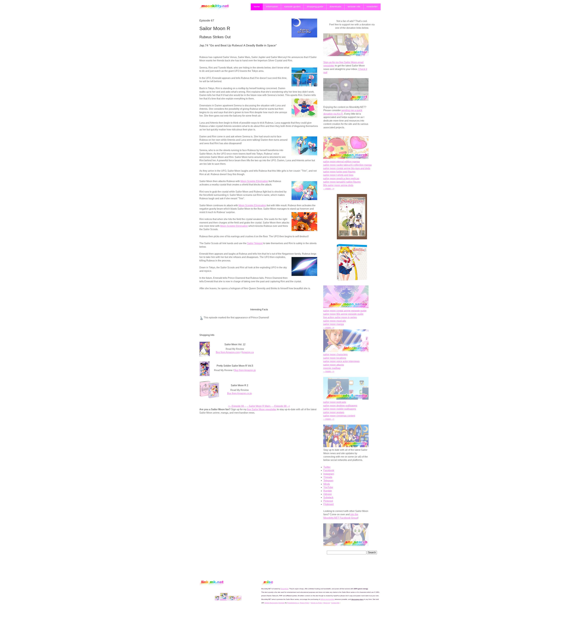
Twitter (326, 467)
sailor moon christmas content (339, 415)
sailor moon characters (335, 354)
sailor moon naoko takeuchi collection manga (347, 165)
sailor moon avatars (333, 412)
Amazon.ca (248, 352)
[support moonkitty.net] (346, 100)
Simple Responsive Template (274, 603)
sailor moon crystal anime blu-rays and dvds (346, 168)
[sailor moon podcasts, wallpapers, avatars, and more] (346, 399)
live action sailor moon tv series (340, 317)
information (272, 6)
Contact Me (335, 603)
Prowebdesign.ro (293, 603)
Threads (327, 477)
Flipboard (328, 504)
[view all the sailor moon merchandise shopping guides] (346, 158)
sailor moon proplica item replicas (341, 178)
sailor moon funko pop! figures (339, 171)
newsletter (372, 6)
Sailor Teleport (255, 243)
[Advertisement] (224, 439)
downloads (335, 6)
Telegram (328, 480)
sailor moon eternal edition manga (341, 161)
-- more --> (328, 188)
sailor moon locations (334, 358)
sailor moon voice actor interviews (341, 361)
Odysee (327, 494)
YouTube (328, 487)
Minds (326, 484)
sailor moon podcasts (334, 402)
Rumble (327, 491)
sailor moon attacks (333, 365)
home (257, 6)
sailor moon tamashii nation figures (342, 182)
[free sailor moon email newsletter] (346, 55)
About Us (326, 603)
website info (354, 6)
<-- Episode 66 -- (237, 406)
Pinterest (328, 501)
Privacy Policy (304, 603)
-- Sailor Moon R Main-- (259, 406)
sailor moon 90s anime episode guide (343, 314)
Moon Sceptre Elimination (254, 181)
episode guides (292, 6)
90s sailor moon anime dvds (338, 185)
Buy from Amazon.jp (245, 370)
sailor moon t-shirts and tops (338, 175)
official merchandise (327, 599)
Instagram (328, 474)
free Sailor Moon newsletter (261, 409)
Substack (328, 497)
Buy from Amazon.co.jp (239, 393)
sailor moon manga (333, 324)
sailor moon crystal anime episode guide (344, 310)
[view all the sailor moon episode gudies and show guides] (346, 307)
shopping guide (315, 6)
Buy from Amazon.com (228, 352)
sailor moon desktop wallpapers (340, 405)
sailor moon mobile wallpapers (339, 409)
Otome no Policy (316, 603)
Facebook (328, 470)
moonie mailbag (331, 368)
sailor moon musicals (334, 321)
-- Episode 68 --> (281, 406)
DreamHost (284, 589)
